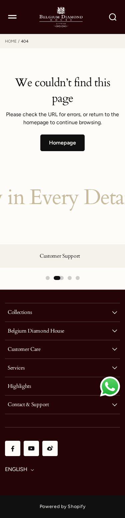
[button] (12, 17)
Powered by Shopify (63, 506)
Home (11, 41)
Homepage (62, 142)
